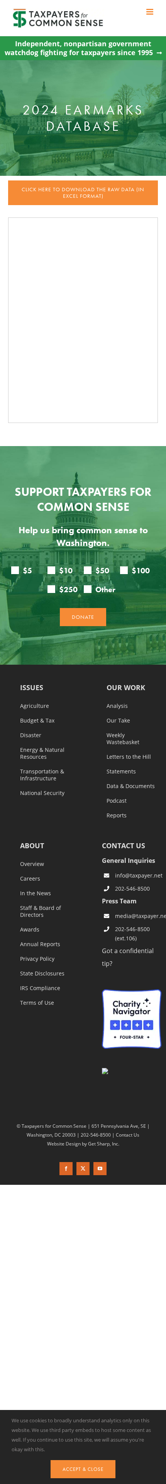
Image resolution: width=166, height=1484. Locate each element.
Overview (32, 864)
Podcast (117, 800)
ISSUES (31, 688)
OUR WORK (126, 688)
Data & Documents (131, 786)
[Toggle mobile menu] (150, 12)
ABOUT (32, 846)
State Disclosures (42, 973)
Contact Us (127, 1135)
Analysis (117, 705)
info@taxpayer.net (138, 875)
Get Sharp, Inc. (103, 1143)
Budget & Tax (37, 720)
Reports (117, 815)
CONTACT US (123, 845)
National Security (42, 793)
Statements (121, 771)
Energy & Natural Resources (42, 753)
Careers (30, 878)
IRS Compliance (40, 988)
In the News (35, 893)
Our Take (118, 720)
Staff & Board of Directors (40, 911)
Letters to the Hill (129, 756)
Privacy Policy (37, 958)
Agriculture (34, 705)
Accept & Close (83, 1469)
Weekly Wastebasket (123, 739)
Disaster (30, 735)
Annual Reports (40, 944)
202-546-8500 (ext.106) (132, 933)
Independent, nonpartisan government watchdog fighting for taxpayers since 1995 (79, 48)
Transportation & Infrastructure (42, 775)
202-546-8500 (132, 888)
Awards (29, 929)
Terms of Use (37, 1002)
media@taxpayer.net (138, 916)
